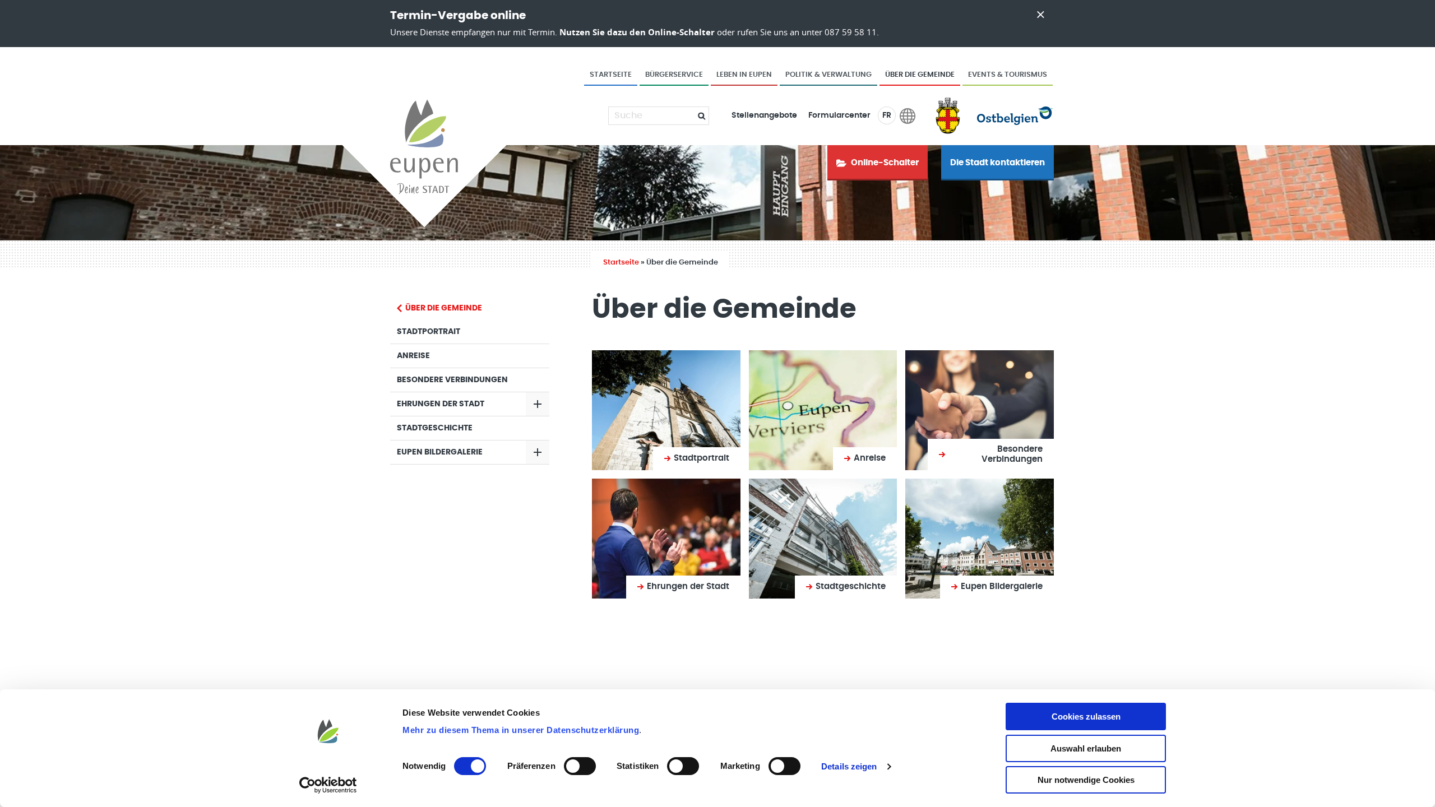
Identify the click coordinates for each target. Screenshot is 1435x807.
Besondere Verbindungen (452, 380)
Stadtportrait (428, 332)
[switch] (580, 766)
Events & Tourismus (1007, 74)
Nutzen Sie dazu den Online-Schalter (637, 32)
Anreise (413, 356)
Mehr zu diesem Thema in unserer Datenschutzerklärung (520, 730)
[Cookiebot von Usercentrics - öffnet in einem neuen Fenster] (328, 785)
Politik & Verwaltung (828, 74)
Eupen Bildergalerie (440, 452)
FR (886, 115)
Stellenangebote (764, 115)
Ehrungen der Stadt (440, 404)
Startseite (611, 74)
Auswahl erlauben (1085, 748)
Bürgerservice (674, 74)
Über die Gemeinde (920, 74)
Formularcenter (839, 115)
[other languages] (908, 115)
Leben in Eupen (744, 74)
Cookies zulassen (1086, 716)
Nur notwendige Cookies (1086, 780)
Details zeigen (849, 766)
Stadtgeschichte (435, 428)
